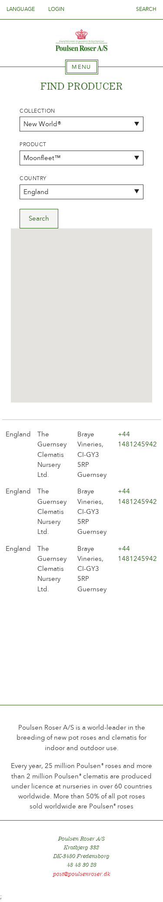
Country (33, 178)
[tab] (81, 67)
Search (146, 9)
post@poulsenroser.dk (81, 874)
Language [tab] (21, 9)
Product (33, 144)
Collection (37, 111)
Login (56, 9)
